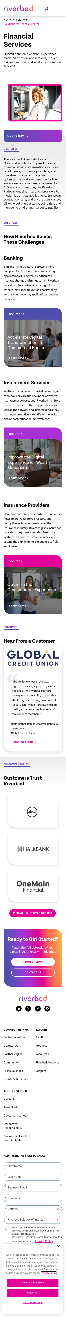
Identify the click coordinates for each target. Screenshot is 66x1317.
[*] (33, 1172)
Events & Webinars (16, 1079)
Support (40, 1071)
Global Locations (14, 1037)
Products (41, 1046)
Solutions (41, 1037)
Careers (9, 1099)
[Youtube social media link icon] (47, 1009)
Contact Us (11, 1046)
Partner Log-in (13, 1054)
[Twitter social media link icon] (28, 1009)
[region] (32, 1279)
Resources (42, 1054)
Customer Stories (15, 1115)
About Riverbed (15, 1091)
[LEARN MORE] (33, 337)
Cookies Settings (33, 1302)
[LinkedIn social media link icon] (19, 1009)
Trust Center (12, 1107)
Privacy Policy (44, 1241)
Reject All (32, 1292)
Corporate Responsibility (13, 1126)
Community (11, 1062)
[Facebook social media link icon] (38, 1009)
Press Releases (13, 1071)
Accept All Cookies (33, 1282)
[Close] (58, 1246)
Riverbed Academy (47, 1062)
